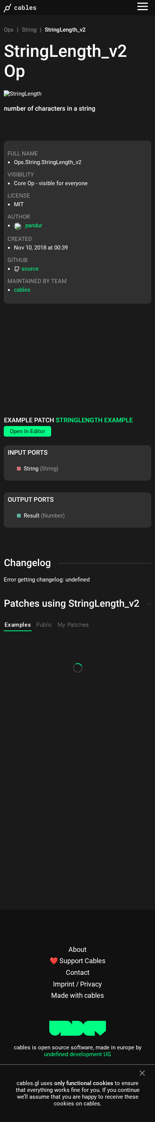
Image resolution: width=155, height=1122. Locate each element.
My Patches (73, 624)
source (30, 268)
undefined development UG (77, 1054)
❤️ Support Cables (77, 961)
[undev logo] (77, 1034)
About (77, 949)
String (29, 29)
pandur (33, 225)
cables (22, 289)
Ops (9, 29)
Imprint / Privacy (77, 984)
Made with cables (77, 995)
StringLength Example (94, 420)
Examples (18, 624)
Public (44, 624)
